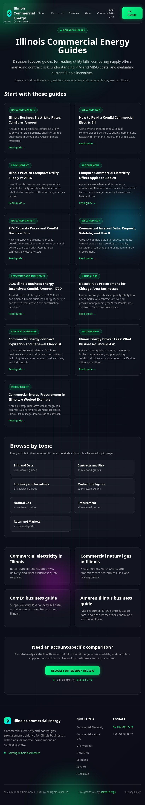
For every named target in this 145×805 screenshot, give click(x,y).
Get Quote (132, 13)
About (88, 13)
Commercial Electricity (90, 727)
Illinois (42, 13)
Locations (82, 759)
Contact (101, 13)
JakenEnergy (108, 792)
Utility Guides (85, 745)
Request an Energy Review (72, 671)
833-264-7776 (84, 679)
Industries (83, 752)
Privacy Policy (133, 792)
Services (74, 13)
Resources (57, 13)
